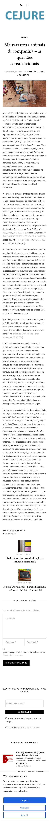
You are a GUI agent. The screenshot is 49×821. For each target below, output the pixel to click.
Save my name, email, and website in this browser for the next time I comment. (24, 653)
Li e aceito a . (23, 727)
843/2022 (40, 239)
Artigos (24, 37)
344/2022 (7, 236)
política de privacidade (29, 727)
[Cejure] (24, 15)
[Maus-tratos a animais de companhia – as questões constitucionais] (24, 93)
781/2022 (17, 232)
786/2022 (29, 236)
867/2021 (7, 232)
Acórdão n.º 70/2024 (12, 337)
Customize (24, 808)
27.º (11, 313)
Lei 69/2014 (10, 113)
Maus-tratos (10, 533)
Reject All (24, 815)
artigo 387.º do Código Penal (26, 333)
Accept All (24, 800)
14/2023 (41, 236)
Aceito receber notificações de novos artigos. (23, 720)
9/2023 (7, 243)
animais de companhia (14, 531)
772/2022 (19, 236)
